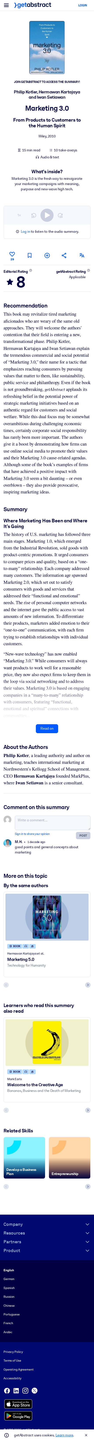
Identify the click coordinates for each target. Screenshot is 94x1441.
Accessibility (12, 1378)
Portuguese (11, 1314)
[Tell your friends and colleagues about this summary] (64, 255)
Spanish (9, 1288)
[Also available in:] (81, 255)
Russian (8, 1296)
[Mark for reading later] (29, 255)
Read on (46, 728)
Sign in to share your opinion (32, 834)
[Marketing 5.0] (47, 917)
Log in (25, 231)
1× (19, 215)
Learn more (64, 1435)
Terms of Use (12, 1360)
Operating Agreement (18, 1369)
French (8, 1323)
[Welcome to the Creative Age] (47, 1042)
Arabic (7, 1332)
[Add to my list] (47, 255)
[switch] (47, 215)
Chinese (9, 1305)
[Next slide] (88, 985)
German (8, 1279)
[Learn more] (30, 270)
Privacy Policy (13, 1352)
